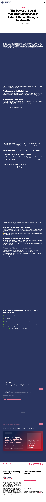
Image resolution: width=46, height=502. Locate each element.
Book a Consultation (31, 445)
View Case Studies (31, 447)
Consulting (18, 1)
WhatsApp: (12, 399)
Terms (36, 2)
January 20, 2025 (27, 23)
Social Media (23, 7)
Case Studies (35, 1)
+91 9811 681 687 (27, 486)
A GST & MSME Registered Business (30, 480)
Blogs (33, 2)
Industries (30, 1)
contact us (40, 492)
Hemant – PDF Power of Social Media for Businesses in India (11, 424)
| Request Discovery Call (20, 463)
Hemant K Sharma (20, 23)
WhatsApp (29, 485)
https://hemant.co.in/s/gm (28, 489)
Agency (23, 1)
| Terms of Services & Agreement (9, 463)
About (15, 1)
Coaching (26, 1)
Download (41, 424)
